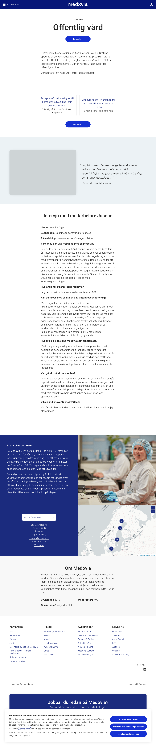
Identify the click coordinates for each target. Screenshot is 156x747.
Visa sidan (39, 545)
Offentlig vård (84, 643)
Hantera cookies (17, 661)
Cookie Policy (25, 729)
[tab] (114, 500)
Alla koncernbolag (120, 654)
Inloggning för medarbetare (21, 684)
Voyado (116, 635)
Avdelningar (15, 635)
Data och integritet (18, 657)
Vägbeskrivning (39, 534)
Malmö (47, 639)
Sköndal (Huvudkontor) (54, 631)
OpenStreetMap (144, 555)
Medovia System (86, 651)
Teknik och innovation (88, 635)
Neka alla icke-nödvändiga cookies (128, 726)
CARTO (153, 555)
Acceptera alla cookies (128, 719)
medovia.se (142, 665)
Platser (12, 639)
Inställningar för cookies (128, 734)
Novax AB (117, 631)
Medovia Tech (84, 631)
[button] (151, 4)
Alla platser (49, 654)
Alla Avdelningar (85, 654)
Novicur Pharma (85, 647)
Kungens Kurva (51, 647)
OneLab (116, 651)
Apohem (116, 647)
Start (11, 631)
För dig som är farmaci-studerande (20, 652)
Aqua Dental (118, 639)
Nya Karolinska (51, 643)
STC (114, 643)
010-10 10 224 (39, 541)
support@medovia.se (39, 538)
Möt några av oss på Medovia (23, 647)
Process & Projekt (86, 639)
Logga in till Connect (137, 684)
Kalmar (47, 635)
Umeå (46, 651)
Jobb (11, 643)
